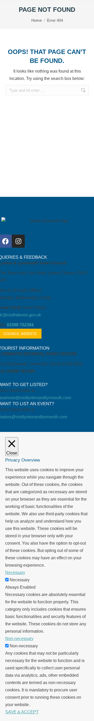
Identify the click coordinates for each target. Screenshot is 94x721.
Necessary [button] (15, 572)
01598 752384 (20, 325)
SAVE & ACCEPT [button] (22, 712)
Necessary (20, 580)
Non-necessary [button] (19, 638)
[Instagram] (18, 241)
